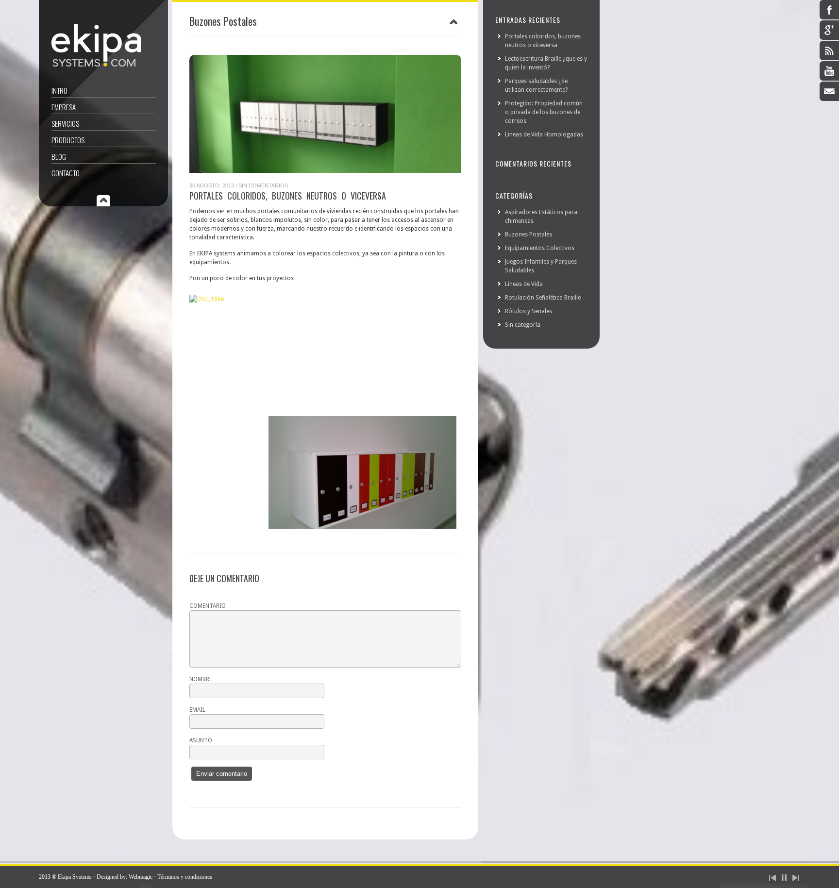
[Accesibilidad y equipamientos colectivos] (96, 64)
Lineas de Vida (524, 284)
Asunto (200, 740)
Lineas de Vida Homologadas (544, 134)
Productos (67, 139)
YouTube (829, 71)
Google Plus (829, 30)
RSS (829, 50)
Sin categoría (522, 324)
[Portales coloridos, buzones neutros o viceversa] (325, 114)
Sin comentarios (263, 185)
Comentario (207, 606)
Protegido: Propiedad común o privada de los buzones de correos (544, 112)
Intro (59, 90)
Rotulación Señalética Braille (543, 297)
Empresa (63, 106)
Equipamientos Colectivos (539, 248)
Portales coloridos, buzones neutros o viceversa (287, 195)
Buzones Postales (528, 234)
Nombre (200, 679)
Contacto (65, 173)
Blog (58, 156)
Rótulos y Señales (528, 311)
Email (829, 91)
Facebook (829, 9)
